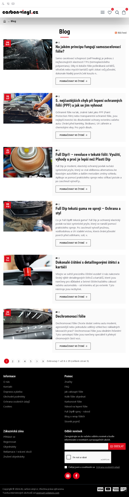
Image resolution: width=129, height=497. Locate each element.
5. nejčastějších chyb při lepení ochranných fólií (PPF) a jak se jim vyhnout (89, 103)
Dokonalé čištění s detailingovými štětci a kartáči (87, 264)
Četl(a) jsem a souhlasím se (94, 467)
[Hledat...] (116, 12)
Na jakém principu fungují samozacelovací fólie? (88, 49)
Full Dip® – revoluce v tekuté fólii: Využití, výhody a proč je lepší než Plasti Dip (88, 157)
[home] (4, 21)
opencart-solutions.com (47, 492)
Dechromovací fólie (70, 316)
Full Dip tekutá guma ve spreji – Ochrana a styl (88, 211)
